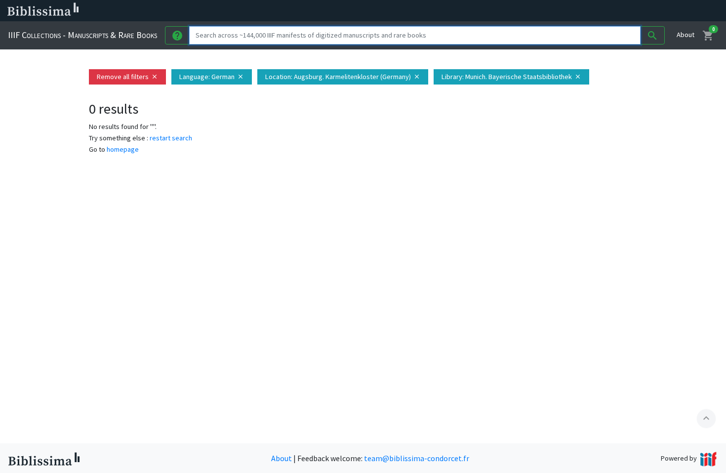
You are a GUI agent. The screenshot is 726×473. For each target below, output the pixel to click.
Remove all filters (127, 76)
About (685, 34)
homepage (123, 149)
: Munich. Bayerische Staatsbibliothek (511, 76)
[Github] (537, 11)
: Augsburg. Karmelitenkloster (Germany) (342, 76)
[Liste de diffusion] (458, 11)
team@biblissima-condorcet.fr (416, 458)
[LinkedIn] (474, 11)
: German (211, 76)
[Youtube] (521, 11)
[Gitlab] (553, 11)
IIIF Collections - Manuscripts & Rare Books (82, 35)
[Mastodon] (506, 11)
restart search (171, 137)
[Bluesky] (490, 11)
